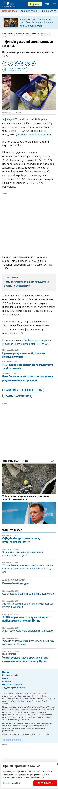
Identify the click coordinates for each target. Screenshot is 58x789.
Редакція (6, 681)
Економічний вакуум (15, 583)
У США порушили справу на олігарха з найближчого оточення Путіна (26, 618)
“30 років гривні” (29, 10)
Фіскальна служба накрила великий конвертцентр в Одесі (22, 553)
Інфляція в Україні (13, 119)
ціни (39, 390)
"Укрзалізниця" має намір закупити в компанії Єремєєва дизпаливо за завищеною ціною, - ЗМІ (28, 568)
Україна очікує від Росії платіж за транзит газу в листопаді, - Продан (28, 642)
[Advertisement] (29, 224)
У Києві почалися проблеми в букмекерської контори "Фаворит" (27, 605)
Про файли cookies (11, 783)
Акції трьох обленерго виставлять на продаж (27, 630)
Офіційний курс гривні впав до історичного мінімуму (21, 540)
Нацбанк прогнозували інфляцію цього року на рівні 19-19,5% (26, 342)
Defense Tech (9, 10)
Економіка (17, 33)
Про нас (6, 672)
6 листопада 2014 (42, 33)
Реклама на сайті (10, 675)
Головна (6, 33)
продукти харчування (17, 395)
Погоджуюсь (45, 783)
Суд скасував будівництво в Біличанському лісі (28, 593)
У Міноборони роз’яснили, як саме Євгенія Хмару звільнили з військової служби (36, 22)
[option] (29, 22)
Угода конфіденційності (13, 687)
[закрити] (57, 764)
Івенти (5, 678)
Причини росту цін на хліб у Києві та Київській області (23, 354)
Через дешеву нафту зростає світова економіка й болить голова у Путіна (25, 659)
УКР (47, 4)
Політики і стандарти (12, 684)
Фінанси (29, 33)
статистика (11, 390)
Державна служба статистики (33, 134)
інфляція (27, 390)
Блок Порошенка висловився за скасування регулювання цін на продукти (27, 378)
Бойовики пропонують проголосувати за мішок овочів (27, 366)
